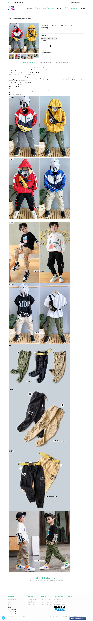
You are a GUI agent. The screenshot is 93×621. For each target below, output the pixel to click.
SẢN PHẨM (37, 8)
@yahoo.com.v (18, 613)
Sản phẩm (43, 35)
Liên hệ (9, 604)
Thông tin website (12, 599)
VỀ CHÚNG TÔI (73, 8)
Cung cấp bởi (20, 616)
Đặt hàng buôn (31, 601)
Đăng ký (79, 2)
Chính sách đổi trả (45, 601)
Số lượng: (43, 40)
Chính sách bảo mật (12, 601)
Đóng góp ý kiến (31, 604)
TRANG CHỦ (52, 616)
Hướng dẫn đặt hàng (62, 62)
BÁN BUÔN (75, 616)
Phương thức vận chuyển (46, 604)
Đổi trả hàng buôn (31, 602)
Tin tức (9, 602)
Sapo (26, 616)
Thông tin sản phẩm (28, 62)
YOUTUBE (59, 618)
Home (10, 18)
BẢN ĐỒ (80, 616)
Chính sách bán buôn (32, 599)
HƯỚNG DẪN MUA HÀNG (48, 8)
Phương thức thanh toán (46, 602)
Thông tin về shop (45, 62)
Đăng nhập (73, 2)
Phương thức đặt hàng (46, 599)
